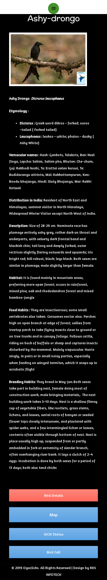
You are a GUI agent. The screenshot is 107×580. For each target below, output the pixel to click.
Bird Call (53, 552)
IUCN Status (53, 534)
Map (54, 514)
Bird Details (53, 495)
